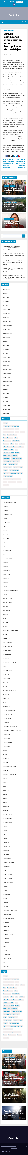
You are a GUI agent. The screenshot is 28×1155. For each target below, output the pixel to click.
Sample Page (8, 1151)
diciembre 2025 (7, 321)
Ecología (5, 622)
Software (5, 906)
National (5, 798)
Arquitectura (6, 522)
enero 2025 (6, 365)
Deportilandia (6, 610)
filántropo (5, 449)
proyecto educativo (14, 470)
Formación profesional (9, 690)
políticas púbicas (7, 467)
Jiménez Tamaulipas (17, 458)
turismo (19, 482)
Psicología (6, 850)
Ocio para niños (7, 814)
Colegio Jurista (7, 440)
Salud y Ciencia (7, 874)
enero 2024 (6, 413)
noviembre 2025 (7, 325)
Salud (4, 870)
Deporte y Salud (7, 602)
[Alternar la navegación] (25, 22)
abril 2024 (6, 401)
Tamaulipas (6, 922)
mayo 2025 (6, 349)
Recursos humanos (8, 862)
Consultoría (6, 578)
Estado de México (8, 670)
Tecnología (6, 930)
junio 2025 (6, 345)
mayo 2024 (6, 397)
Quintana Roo (7, 858)
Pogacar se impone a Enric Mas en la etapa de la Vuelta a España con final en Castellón (13, 255)
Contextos (5, 443)
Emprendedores (7, 646)
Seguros (5, 886)
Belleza (5, 530)
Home (2, 1151)
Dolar (16, 443)
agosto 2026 (6, 289)
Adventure (6, 506)
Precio (20, 467)
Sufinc (4, 482)
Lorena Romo (16, 461)
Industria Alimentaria (9, 710)
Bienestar (5, 534)
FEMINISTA (13, 446)
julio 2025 (5, 341)
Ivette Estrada (6, 458)
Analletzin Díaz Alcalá (8, 432)
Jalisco (5, 750)
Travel (4, 946)
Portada (12, 30)
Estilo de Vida (6, 678)
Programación (7, 846)
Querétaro (6, 854)
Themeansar (14, 1148)
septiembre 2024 (7, 381)
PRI (4, 834)
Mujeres (5, 778)
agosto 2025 (6, 337)
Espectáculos (6, 658)
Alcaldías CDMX (7, 514)
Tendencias (6, 942)
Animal (5, 518)
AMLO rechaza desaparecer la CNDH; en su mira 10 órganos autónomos (20, 163)
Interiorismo (6, 734)
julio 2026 (5, 293)
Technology (6, 926)
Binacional (6, 538)
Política (5, 826)
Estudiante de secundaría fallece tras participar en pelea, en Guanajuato (8, 163)
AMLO (17, 429)
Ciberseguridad (7, 550)
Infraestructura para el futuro (10, 455)
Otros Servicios (7, 822)
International (6, 746)
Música (5, 782)
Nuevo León (6, 806)
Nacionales (6, 790)
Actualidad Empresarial (9, 502)
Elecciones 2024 (7, 642)
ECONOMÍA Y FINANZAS (10, 630)
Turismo (5, 950)
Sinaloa (5, 898)
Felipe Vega (6, 446)
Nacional (6, 219)
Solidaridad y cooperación (10, 910)
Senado (5, 890)
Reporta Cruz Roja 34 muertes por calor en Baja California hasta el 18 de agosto (14, 269)
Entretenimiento (7, 654)
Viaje (4, 962)
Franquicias (6, 698)
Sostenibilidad (7, 914)
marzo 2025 (6, 357)
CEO (4, 435)
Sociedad (5, 902)
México (5, 464)
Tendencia (6, 938)
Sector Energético (8, 882)
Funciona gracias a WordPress (8, 1146)
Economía (6, 626)
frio (16, 449)
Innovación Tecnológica (10, 726)
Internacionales (7, 742)
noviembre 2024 (7, 373)
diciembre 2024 (7, 369)
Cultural (5, 594)
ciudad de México (11, 435)
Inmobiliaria (6, 722)
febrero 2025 (6, 361)
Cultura (12, 443)
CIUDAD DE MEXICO (9, 558)
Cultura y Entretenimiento (10, 590)
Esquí (4, 666)
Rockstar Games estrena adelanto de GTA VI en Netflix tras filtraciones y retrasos (13, 262)
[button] (22, 22)
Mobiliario (5, 770)
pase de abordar (13, 464)
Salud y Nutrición (8, 878)
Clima (15, 438)
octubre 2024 (7, 377)
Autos (4, 526)
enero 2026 (6, 317)
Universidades (7, 958)
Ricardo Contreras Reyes (16, 473)
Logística (5, 754)
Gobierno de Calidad (8, 452)
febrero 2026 (6, 313)
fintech (12, 449)
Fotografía (6, 694)
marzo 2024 (6, 405)
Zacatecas (6, 966)
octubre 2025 (6, 329)
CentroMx (14, 15)
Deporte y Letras (7, 598)
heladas (17, 452)
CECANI (22, 432)
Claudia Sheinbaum (8, 438)
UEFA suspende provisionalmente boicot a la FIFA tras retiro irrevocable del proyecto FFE (14, 277)
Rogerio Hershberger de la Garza (11, 479)
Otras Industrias (7, 818)
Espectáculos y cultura (9, 662)
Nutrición (5, 810)
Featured (22, 443)
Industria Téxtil (7, 718)
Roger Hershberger (8, 476)
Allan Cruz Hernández (8, 429)
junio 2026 (6, 297)
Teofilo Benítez (12, 482)
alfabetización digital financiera (11, 426)
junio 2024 (6, 393)
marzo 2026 (6, 309)
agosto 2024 (6, 385)
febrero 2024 (6, 409)
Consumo (5, 582)
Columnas (6, 566)
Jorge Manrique (7, 461)
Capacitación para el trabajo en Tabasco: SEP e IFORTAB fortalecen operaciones (13, 247)
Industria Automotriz (9, 714)
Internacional (7, 202)
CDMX (17, 432)
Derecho (5, 614)
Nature (5, 802)
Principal (5, 470)
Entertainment (7, 650)
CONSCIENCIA (15, 440)
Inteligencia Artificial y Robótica (12, 730)
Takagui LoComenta (8, 918)
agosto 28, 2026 (10, 1064)
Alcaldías (5, 510)
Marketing (6, 758)
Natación (5, 794)
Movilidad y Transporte (9, 774)
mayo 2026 (6, 301)
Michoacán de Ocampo (9, 766)
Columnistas (6, 570)
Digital (4, 618)
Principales (6, 842)
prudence (5, 473)
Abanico (5, 423)
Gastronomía (6, 706)
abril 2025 (5, 353)
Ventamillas (6, 485)
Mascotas (5, 762)
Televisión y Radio (8, 934)
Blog (4, 542)
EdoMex (5, 634)
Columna (5, 562)
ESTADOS (6, 30)
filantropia (20, 446)
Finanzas (5, 682)
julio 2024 (5, 389)
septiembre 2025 (7, 333)
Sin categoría (6, 894)
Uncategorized (7, 954)
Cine (4, 554)
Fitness (5, 686)
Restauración (6, 866)
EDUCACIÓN (6, 186)
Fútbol (4, 702)
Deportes (5, 606)
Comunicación (7, 574)
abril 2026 (6, 305)
